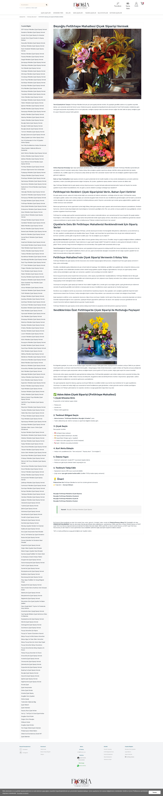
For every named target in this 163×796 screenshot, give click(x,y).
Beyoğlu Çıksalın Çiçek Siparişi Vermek (32, 129)
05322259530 (81, 760)
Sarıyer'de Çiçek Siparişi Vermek (30, 676)
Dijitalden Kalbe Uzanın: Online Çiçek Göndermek (31, 428)
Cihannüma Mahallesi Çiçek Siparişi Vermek (33, 360)
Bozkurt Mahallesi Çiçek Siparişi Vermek (32, 386)
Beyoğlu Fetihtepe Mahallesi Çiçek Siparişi (79, 509)
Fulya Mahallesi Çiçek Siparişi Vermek (31, 418)
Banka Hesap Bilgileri (45, 751)
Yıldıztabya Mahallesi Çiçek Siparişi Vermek (33, 65)
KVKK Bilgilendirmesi (109, 751)
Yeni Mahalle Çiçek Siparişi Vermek (31, 68)
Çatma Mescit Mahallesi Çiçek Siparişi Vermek (32, 216)
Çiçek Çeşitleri (46, 13)
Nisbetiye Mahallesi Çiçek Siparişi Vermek (33, 322)
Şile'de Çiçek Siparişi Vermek (29, 508)
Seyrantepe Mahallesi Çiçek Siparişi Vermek (33, 455)
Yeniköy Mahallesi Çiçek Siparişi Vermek (32, 251)
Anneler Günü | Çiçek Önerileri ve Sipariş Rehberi (32, 39)
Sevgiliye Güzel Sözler (27, 716)
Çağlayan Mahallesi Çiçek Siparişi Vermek (33, 500)
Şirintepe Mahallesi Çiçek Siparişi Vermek (32, 441)
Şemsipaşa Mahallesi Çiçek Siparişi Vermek (33, 62)
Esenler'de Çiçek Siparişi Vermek (30, 568)
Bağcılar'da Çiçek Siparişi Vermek (30, 598)
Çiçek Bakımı (128, 751)
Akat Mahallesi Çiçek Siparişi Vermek (31, 371)
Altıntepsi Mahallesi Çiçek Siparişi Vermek (33, 74)
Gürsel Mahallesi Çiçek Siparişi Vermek (32, 469)
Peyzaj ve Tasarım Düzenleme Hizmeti (32, 633)
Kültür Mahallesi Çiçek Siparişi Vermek (32, 339)
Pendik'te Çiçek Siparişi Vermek (30, 517)
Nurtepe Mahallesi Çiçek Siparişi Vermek (32, 491)
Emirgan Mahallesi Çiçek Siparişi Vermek (32, 296)
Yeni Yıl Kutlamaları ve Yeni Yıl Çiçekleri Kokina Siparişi (32, 141)
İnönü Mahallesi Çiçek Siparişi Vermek (32, 380)
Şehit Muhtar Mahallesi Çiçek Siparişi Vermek (34, 153)
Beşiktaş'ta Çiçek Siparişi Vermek (30, 670)
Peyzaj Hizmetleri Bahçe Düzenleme (31, 645)
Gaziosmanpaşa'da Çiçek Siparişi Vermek (32, 562)
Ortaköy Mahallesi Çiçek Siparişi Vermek (32, 328)
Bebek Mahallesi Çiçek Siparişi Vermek (32, 362)
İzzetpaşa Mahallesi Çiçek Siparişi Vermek (33, 424)
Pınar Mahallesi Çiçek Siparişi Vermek (31, 271)
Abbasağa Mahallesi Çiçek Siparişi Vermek (33, 374)
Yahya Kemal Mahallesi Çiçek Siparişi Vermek (34, 447)
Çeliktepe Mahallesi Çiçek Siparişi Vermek (33, 482)
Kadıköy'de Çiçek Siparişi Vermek (30, 529)
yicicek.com (58, 407)
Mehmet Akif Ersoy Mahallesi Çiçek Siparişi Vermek (33, 462)
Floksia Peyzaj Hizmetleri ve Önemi (31, 653)
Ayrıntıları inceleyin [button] (22, 793)
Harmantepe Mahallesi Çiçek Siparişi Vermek (34, 466)
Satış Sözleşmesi (108, 757)
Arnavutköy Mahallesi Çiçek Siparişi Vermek (33, 368)
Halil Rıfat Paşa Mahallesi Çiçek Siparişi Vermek (32, 403)
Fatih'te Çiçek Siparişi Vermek (29, 565)
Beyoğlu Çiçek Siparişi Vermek (29, 673)
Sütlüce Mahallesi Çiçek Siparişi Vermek (32, 156)
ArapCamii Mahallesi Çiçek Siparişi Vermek (33, 242)
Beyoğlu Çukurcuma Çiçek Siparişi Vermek (33, 134)
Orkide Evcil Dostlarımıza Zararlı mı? (31, 733)
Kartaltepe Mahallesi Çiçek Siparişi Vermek (33, 82)
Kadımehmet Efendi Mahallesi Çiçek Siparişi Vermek (33, 188)
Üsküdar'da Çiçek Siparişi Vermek (30, 503)
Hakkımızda (43, 749)
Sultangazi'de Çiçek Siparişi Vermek (31, 625)
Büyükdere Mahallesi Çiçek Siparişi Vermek (33, 308)
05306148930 (82, 765)
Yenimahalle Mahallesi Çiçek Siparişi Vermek (33, 245)
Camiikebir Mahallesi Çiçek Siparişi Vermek (33, 223)
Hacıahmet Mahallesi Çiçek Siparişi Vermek (33, 195)
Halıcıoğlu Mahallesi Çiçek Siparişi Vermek (33, 192)
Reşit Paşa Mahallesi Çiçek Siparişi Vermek (33, 262)
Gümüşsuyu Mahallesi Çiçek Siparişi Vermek (33, 197)
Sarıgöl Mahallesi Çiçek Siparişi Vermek (32, 59)
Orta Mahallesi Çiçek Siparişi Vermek (31, 88)
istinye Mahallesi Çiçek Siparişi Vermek (32, 287)
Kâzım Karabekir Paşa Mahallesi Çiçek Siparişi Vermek (32, 283)
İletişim (42, 754)
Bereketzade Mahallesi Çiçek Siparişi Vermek (34, 231)
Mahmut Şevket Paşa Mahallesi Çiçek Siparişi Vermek (32, 398)
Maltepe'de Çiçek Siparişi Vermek (30, 520)
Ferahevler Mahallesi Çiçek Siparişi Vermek (33, 290)
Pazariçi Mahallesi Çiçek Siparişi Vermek (32, 56)
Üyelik (136, 6)
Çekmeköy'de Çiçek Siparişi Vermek (31, 664)
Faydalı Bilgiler (32, 17)
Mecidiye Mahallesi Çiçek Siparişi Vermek (32, 331)
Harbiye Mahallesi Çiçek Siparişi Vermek (32, 377)
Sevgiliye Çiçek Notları (27, 725)
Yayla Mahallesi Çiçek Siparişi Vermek (31, 388)
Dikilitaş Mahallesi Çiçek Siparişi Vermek (32, 354)
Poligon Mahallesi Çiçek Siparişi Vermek (32, 268)
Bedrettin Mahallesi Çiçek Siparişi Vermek (33, 234)
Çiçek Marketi (25, 705)
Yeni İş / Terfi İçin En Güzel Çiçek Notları (32, 713)
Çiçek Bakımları (25, 736)
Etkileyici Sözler (25, 722)
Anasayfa (22, 17)
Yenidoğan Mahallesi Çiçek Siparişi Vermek (33, 71)
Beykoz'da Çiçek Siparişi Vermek (30, 537)
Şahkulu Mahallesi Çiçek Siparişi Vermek (32, 159)
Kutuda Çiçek (25, 684)
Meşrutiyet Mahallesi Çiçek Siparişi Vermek (33, 407)
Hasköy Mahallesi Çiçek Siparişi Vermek (32, 120)
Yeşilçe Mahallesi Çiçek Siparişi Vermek (32, 444)
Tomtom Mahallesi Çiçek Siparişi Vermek (32, 132)
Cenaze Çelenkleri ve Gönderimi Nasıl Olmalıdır (31, 541)
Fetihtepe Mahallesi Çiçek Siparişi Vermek (33, 203)
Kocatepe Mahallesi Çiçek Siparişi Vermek (33, 85)
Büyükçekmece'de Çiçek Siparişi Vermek (32, 571)
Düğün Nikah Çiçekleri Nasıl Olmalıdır (31, 548)
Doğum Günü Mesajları (27, 719)
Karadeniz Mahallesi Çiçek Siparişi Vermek (33, 32)
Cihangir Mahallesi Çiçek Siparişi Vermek (32, 220)
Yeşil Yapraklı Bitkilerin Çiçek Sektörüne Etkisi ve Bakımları (34, 615)
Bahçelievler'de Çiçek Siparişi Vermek (31, 595)
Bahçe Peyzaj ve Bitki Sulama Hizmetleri (32, 636)
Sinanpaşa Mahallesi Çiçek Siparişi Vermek (33, 319)
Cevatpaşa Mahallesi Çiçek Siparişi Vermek (33, 77)
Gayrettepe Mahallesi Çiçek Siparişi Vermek (33, 348)
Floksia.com (57, 405)
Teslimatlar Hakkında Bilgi (28, 702)
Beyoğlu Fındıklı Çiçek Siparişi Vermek (32, 126)
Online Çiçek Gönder (27, 690)
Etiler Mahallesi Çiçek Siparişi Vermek (31, 351)
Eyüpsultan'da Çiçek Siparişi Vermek (31, 667)
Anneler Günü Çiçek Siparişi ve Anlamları (32, 35)
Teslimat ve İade (107, 759)
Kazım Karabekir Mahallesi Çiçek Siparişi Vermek (32, 50)
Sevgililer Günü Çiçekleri (28, 696)
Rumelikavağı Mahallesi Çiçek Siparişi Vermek (34, 259)
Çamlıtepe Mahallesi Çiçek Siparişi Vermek (33, 302)
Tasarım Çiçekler (90, 13)
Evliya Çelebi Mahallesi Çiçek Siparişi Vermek (33, 206)
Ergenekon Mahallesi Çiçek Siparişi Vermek (33, 383)
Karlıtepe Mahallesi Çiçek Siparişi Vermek (32, 46)
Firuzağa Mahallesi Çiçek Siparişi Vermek (32, 200)
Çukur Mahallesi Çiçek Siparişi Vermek (31, 212)
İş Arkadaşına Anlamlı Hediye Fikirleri (31, 557)
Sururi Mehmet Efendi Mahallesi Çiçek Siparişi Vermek (32, 163)
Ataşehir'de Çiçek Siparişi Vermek (30, 545)
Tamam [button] (155, 792)
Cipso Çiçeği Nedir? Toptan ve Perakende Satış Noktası (33, 607)
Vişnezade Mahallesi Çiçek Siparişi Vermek (33, 313)
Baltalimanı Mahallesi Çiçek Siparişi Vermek (33, 357)
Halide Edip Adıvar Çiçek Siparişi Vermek (32, 413)
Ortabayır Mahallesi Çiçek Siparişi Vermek (33, 458)
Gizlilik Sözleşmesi (108, 754)
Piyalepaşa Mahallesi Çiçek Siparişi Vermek (33, 172)
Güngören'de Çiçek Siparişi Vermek (31, 560)
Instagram (25, 752)
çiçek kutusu (28, 7)
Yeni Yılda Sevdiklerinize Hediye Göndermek (33, 145)
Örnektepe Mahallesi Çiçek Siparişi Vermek (33, 178)
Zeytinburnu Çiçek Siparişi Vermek (31, 627)
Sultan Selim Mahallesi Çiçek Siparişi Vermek (33, 452)
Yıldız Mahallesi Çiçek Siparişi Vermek (31, 248)
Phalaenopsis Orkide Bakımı (29, 731)
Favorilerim (117, 6)
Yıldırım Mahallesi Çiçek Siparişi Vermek (32, 103)
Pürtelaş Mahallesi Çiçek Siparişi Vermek (32, 167)
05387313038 (83, 757)
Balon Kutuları (103, 13)
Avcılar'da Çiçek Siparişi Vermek (30, 658)
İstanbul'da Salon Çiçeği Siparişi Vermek (32, 611)
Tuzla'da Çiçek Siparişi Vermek (29, 505)
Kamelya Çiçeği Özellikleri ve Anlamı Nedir (33, 554)
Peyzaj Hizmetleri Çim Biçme (29, 630)
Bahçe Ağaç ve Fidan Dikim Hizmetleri (32, 639)
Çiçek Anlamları (25, 707)
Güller (68, 13)
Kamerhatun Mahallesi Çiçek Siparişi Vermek (33, 184)
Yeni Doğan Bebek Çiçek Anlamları (31, 728)
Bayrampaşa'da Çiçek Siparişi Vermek (31, 577)
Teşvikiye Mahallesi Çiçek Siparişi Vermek (32, 410)
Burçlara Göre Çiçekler (130, 749)
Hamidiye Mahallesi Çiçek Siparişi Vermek (33, 497)
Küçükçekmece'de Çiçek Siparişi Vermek (32, 619)
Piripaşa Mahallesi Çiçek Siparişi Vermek (32, 175)
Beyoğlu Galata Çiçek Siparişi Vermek (31, 123)
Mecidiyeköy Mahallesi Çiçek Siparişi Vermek (33, 435)
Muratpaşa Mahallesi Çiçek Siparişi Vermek (33, 91)
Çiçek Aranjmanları (26, 687)
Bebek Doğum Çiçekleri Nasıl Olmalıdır (32, 551)
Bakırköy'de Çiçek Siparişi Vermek (30, 592)
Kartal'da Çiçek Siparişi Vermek (30, 523)
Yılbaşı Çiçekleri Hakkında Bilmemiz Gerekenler (31, 149)
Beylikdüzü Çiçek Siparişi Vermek (30, 574)
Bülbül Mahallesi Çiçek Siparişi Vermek (32, 225)
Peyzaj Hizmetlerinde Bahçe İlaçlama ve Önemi (32, 649)
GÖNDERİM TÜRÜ (58, 13)
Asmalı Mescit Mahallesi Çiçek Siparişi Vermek (32, 238)
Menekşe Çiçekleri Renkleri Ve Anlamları (32, 526)
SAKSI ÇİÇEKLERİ (78, 13)
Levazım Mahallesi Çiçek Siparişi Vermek (32, 336)
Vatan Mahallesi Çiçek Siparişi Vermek (32, 97)
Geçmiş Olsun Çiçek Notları (29, 710)
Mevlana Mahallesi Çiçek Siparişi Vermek (32, 54)
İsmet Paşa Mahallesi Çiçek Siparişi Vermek (33, 80)
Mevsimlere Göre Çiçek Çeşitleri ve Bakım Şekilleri (33, 602)
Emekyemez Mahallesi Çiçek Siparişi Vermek (33, 209)
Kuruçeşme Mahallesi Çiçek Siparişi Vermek (33, 342)
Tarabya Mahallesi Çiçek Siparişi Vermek (32, 254)
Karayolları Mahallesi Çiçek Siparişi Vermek (33, 43)
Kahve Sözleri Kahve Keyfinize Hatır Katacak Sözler (34, 589)
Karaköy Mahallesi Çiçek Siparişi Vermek (32, 114)
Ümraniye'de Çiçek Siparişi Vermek (31, 661)
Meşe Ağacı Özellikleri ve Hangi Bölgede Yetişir (32, 581)
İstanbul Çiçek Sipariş (27, 693)
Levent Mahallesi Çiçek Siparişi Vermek (32, 334)
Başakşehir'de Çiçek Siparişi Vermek (31, 585)
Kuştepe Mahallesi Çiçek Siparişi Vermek (32, 432)
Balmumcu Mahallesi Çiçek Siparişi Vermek (33, 365)
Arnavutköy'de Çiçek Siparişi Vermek (31, 656)
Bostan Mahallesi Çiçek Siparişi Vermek (32, 228)
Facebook (25, 749)
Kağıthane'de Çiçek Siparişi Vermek (31, 682)
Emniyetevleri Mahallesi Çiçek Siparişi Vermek (31, 478)
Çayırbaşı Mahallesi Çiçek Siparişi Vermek (32, 299)
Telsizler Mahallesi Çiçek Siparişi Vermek (32, 449)
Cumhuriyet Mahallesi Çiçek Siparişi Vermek (33, 305)
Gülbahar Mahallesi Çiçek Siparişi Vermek (32, 438)
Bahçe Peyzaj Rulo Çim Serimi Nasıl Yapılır (33, 642)
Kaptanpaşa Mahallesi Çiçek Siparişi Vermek (33, 181)
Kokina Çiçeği (25, 699)
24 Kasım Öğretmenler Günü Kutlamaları (32, 169)
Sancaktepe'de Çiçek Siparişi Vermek (31, 514)
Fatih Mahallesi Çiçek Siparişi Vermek (31, 293)
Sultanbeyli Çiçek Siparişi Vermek (30, 511)
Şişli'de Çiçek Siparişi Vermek (29, 679)
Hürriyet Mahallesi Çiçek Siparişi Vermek (32, 472)
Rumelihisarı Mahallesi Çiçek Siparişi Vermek (33, 256)
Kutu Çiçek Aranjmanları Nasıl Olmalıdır (32, 531)
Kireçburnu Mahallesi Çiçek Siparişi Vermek (33, 280)
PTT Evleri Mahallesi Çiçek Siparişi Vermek (33, 265)
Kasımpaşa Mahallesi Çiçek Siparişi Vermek (33, 111)
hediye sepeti (34, 7)
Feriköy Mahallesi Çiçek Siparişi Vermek (32, 394)
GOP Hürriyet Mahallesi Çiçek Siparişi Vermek (34, 29)
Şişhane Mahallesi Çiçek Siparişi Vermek (32, 106)
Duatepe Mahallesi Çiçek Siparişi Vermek (32, 391)
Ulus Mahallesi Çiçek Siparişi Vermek (31, 316)
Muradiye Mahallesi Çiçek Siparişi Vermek (32, 325)
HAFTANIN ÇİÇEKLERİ (116, 13)
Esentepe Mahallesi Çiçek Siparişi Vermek (33, 488)
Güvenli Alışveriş (108, 749)
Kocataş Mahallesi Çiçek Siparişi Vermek (32, 277)
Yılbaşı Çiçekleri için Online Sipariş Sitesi (32, 137)
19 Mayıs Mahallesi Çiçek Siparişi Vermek (32, 416)
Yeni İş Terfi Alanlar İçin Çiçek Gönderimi (32, 534)
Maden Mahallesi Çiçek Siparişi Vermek (32, 274)
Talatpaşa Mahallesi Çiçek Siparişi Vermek (33, 494)
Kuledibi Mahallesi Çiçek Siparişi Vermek (32, 108)
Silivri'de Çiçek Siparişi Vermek (29, 622)
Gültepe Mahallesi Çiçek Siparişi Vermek (32, 475)
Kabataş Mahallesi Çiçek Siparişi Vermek (32, 117)
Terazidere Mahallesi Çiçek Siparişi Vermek (33, 94)
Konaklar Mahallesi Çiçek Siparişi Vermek (32, 345)
